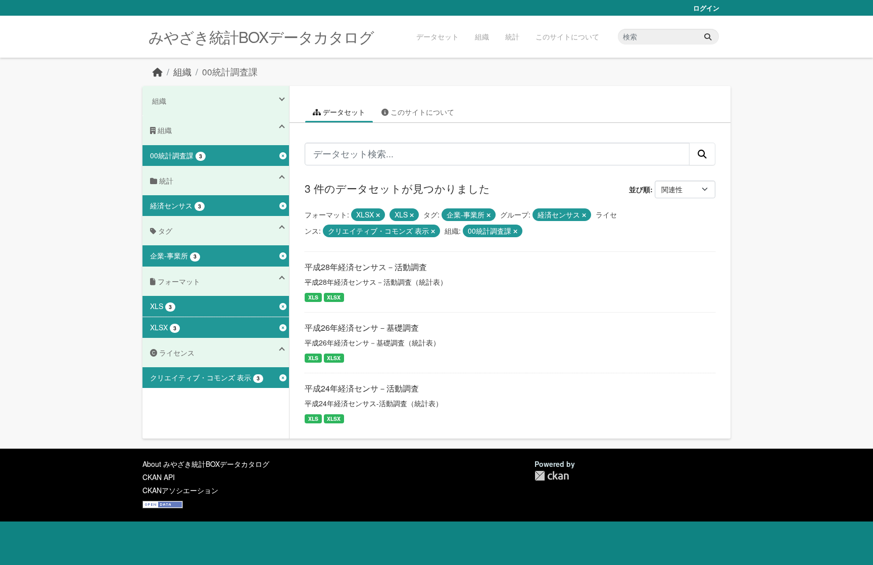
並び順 (639, 189)
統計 (512, 36)
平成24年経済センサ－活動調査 (362, 388)
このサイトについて (567, 36)
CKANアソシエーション (180, 490)
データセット (437, 36)
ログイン (706, 8)
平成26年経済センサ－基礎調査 (362, 327)
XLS (313, 297)
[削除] (378, 215)
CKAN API (158, 477)
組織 (482, 36)
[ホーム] (158, 71)
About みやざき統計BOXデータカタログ (205, 464)
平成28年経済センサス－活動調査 (366, 267)
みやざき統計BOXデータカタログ (261, 37)
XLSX (334, 297)
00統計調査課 (230, 71)
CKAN (552, 475)
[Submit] (708, 37)
